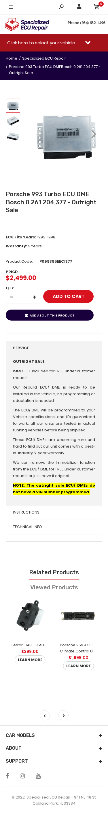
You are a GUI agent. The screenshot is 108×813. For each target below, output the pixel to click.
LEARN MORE (30, 660)
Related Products (54, 572)
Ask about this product (52, 315)
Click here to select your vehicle (41, 43)
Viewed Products (54, 587)
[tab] (54, 348)
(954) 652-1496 (92, 22)
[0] (96, 7)
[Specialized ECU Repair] (27, 24)
